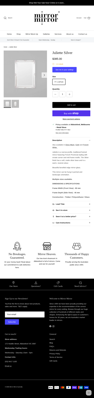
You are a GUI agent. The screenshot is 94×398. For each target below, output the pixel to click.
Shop (19, 34)
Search (52, 339)
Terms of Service (55, 357)
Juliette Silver (13, 47)
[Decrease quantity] (55, 94)
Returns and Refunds (57, 350)
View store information (62, 133)
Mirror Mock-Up (32, 34)
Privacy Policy (54, 354)
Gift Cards (53, 361)
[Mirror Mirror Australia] (47, 18)
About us (69, 34)
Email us (8, 366)
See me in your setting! (64, 70)
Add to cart (71, 105)
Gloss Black (69, 145)
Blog (51, 343)
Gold (77, 145)
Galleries (46, 34)
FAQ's (51, 346)
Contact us (82, 34)
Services (58, 34)
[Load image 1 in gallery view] (25, 74)
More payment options (71, 119)
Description (57, 140)
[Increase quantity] (69, 94)
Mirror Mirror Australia (16, 387)
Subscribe (12, 322)
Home (9, 34)
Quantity (56, 89)
